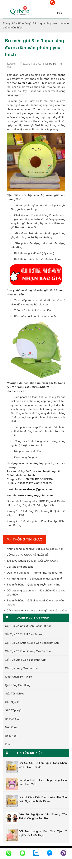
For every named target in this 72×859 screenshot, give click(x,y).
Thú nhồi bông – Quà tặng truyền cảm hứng (33, 584)
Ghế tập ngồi (13, 710)
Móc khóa (11, 727)
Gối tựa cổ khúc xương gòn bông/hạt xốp (32, 642)
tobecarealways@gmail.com (33, 489)
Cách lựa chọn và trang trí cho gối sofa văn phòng (37, 610)
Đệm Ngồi (11, 735)
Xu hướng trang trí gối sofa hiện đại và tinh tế (34, 578)
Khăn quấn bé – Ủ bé (18, 676)
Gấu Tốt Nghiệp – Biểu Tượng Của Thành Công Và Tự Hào (43, 816)
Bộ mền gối (12, 718)
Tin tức (52, 63)
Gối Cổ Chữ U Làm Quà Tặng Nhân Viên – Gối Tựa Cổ (43, 764)
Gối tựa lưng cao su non (21, 668)
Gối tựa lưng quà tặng (20, 566)
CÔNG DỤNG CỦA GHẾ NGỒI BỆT (28, 554)
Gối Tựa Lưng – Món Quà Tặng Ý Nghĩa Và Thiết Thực (43, 833)
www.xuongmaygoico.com (35, 495)
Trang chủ (9, 23)
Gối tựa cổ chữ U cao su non (24, 634)
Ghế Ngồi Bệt (13, 701)
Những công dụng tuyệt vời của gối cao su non (35, 548)
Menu (61, 12)
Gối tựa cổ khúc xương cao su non (28, 651)
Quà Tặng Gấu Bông (17, 685)
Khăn (8, 744)
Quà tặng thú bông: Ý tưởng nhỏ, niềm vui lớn (35, 572)
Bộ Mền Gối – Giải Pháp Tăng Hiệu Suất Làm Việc (43, 782)
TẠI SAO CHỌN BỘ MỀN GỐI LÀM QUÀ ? (32, 560)
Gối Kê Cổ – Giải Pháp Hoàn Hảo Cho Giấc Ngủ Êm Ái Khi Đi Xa (43, 799)
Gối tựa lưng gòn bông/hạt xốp (25, 659)
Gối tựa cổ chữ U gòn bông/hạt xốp (28, 625)
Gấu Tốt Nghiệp (14, 693)
